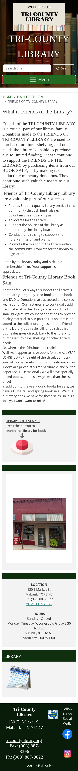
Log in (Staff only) (40, 765)
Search (66, 68)
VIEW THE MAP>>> (39, 604)
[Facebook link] (67, 733)
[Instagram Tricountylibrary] (67, 753)
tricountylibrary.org (24, 740)
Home (8, 97)
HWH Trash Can (30, 97)
